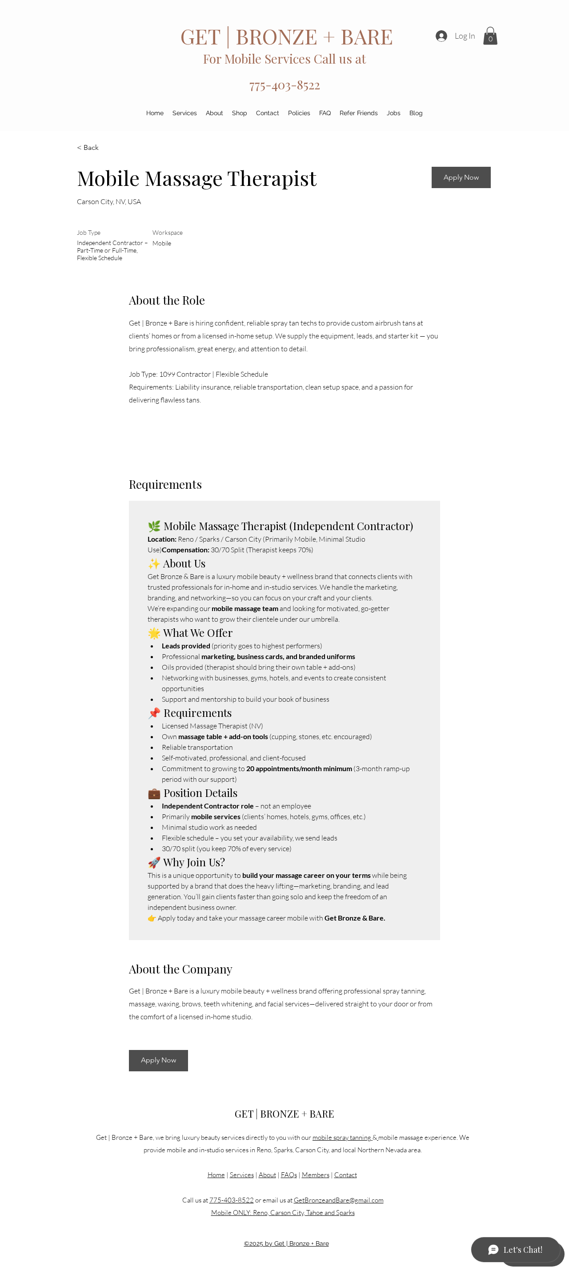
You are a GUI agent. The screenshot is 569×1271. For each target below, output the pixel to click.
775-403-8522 (284, 84)
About (267, 1174)
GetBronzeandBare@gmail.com (339, 1200)
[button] (490, 36)
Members (315, 1174)
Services (242, 1174)
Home (216, 1174)
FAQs (289, 1174)
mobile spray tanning (343, 1137)
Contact (345, 1174)
